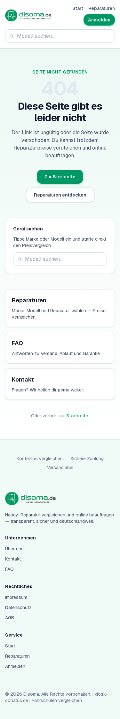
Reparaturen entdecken (60, 195)
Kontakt (13, 559)
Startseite (77, 416)
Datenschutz (18, 607)
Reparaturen (101, 8)
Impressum (16, 597)
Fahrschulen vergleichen (57, 700)
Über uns (14, 549)
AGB (9, 618)
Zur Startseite (60, 177)
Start (77, 8)
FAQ (9, 569)
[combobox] (60, 36)
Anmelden (99, 20)
